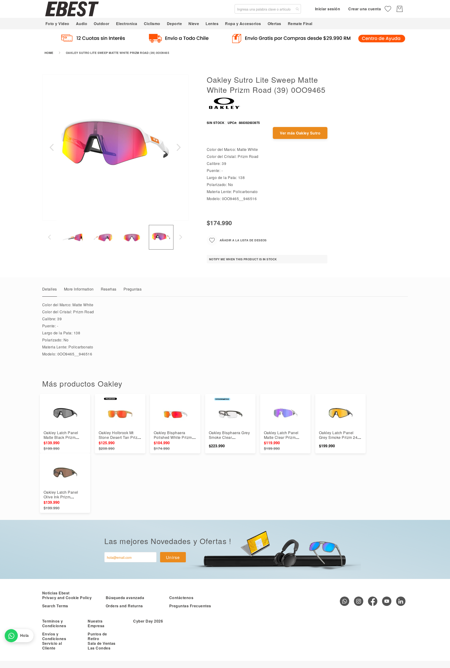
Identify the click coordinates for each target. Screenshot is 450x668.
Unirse (173, 557)
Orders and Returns (124, 605)
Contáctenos (181, 597)
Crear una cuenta (364, 8)
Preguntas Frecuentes (190, 605)
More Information (79, 289)
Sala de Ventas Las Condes (102, 646)
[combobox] (268, 9)
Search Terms (55, 605)
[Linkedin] (400, 601)
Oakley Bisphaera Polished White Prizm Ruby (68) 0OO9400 (173, 437)
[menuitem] (57, 23)
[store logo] (72, 8)
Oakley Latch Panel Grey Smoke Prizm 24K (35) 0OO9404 (339, 437)
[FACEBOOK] (372, 601)
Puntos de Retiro (97, 636)
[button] (51, 147)
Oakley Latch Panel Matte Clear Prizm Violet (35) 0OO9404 (282, 437)
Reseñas (108, 289)
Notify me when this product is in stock (243, 259)
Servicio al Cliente (52, 646)
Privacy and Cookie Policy (67, 597)
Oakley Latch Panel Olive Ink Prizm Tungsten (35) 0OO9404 (65, 496)
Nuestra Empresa (96, 623)
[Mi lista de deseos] (388, 9)
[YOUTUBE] (386, 601)
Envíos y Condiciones (54, 636)
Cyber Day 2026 (148, 621)
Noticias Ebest (56, 593)
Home (49, 53)
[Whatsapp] (344, 601)
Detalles (49, 289)
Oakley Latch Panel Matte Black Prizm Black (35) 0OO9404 (62, 437)
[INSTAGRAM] (358, 601)
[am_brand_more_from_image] (65, 414)
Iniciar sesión (327, 8)
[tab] (49, 290)
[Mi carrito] (399, 9)
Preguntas (133, 289)
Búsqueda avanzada (125, 597)
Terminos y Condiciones (54, 623)
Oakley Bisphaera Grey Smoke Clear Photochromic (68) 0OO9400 (229, 439)
